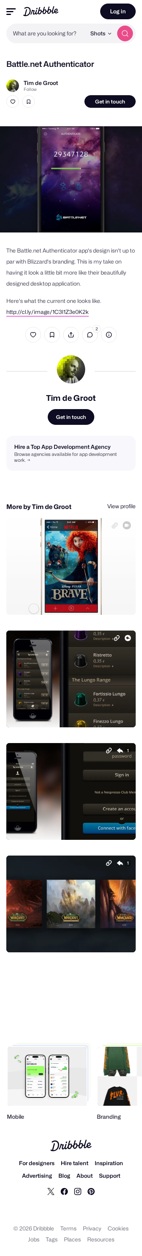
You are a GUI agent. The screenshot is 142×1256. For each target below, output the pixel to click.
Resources (100, 1239)
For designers (36, 1163)
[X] (50, 1191)
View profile (121, 506)
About (85, 1175)
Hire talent (74, 1163)
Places (72, 1239)
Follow (30, 89)
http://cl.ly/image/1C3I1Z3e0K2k (47, 311)
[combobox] (46, 33)
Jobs (33, 1239)
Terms (68, 1228)
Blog (64, 1175)
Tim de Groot (41, 82)
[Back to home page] (40, 11)
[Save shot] (28, 101)
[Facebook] (64, 1191)
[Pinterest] (91, 1191)
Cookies (118, 1228)
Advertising (37, 1175)
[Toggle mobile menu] (11, 11)
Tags (52, 1239)
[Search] (125, 33)
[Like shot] (12, 101)
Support (109, 1175)
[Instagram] (77, 1191)
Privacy (92, 1228)
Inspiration (109, 1163)
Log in (118, 11)
